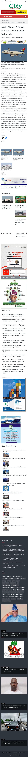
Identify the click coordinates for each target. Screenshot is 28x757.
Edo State (9, 589)
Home (3, 20)
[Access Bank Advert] (14, 41)
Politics (16, 596)
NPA (3, 596)
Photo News (11, 596)
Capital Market (12, 583)
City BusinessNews (19, 37)
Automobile (11, 578)
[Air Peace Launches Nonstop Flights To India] (20, 199)
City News (12, 587)
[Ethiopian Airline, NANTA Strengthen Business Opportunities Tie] (7, 199)
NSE (6, 596)
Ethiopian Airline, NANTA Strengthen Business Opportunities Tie (7, 207)
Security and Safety (6, 598)
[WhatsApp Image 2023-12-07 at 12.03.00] (14, 394)
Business (22, 186)
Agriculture (9, 576)
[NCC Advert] (14, 181)
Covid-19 (17, 587)
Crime (3, 703)
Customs (22, 587)
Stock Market (19, 598)
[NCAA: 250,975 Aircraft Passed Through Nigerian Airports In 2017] (20, 213)
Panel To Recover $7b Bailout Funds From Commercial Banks (20, 235)
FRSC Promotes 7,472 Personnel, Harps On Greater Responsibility (13, 670)
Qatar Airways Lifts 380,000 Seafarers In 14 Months (6, 171)
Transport (17, 187)
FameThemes (17, 754)
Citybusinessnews (14, 585)
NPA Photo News (7, 233)
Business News (5, 583)
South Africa (12, 187)
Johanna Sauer (6, 558)
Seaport (21, 596)
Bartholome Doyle (6, 554)
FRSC (23, 589)
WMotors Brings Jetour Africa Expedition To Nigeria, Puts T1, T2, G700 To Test (13, 742)
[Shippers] (11, 429)
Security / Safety (5, 667)
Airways (13, 186)
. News (4, 576)
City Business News (6, 16)
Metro (9, 594)
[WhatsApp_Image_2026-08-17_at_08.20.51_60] (14, 261)
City (25, 186)
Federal (18, 589)
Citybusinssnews (6, 587)
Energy (14, 589)
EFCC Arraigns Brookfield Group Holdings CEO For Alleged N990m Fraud (13, 706)
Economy (4, 589)
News (8, 187)
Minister (12, 594)
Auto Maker (5, 578)
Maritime (4, 594)
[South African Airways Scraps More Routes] (6, 152)
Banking (8, 580)
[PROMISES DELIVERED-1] (14, 293)
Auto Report (23, 578)
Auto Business (18, 576)
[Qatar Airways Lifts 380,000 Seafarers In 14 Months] (6, 166)
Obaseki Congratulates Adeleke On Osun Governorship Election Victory (13, 634)
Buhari (13, 580)
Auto (13, 576)
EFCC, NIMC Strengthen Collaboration (12, 350)
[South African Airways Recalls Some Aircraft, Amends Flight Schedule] (18, 152)
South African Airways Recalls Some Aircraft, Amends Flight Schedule (18, 157)
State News (14, 598)
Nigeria (21, 594)
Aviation (7, 20)
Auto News (17, 578)
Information (3, 187)
